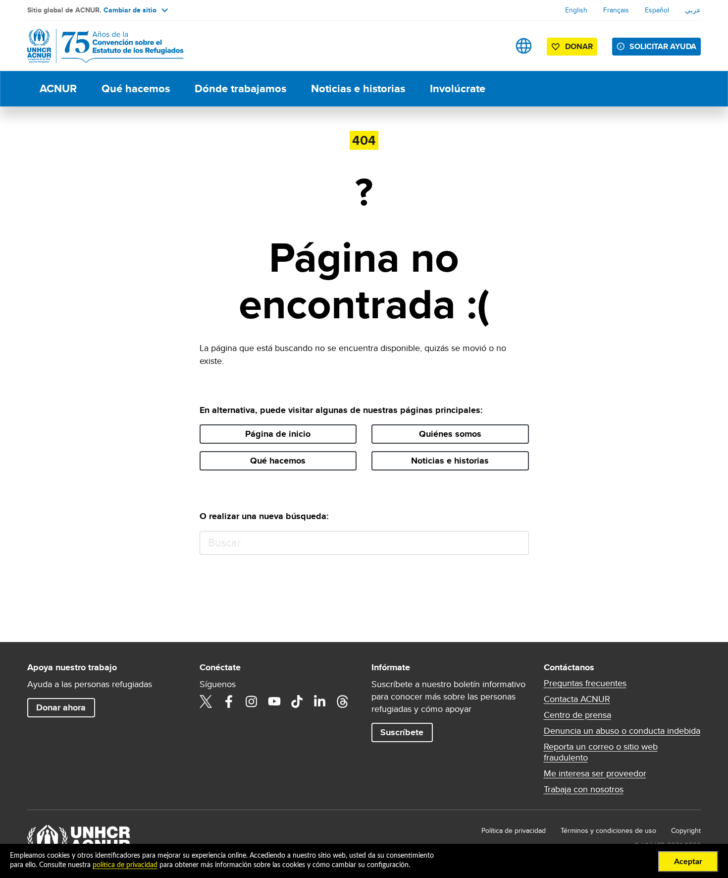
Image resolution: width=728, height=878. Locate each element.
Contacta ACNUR (577, 699)
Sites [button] (524, 46)
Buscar (517, 543)
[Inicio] (96, 46)
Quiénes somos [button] (450, 433)
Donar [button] (579, 46)
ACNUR (58, 88)
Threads (342, 701)
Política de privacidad (513, 830)
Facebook (228, 701)
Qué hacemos (136, 88)
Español (657, 10)
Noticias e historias (358, 88)
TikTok (297, 701)
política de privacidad (125, 865)
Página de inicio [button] (278, 433)
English (576, 10)
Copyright (686, 830)
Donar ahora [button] (61, 707)
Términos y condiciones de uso (608, 830)
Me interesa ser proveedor (595, 773)
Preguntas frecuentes (585, 683)
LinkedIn (319, 701)
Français (616, 10)
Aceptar (688, 862)
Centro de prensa (577, 714)
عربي (693, 10)
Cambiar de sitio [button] (130, 10)
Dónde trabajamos (240, 88)
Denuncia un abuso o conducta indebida (622, 730)
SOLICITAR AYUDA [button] (662, 46)
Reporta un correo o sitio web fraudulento (601, 752)
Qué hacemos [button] (278, 460)
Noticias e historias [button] (450, 460)
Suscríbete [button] (401, 732)
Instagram (251, 701)
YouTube (274, 701)
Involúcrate (457, 88)
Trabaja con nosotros (584, 789)
